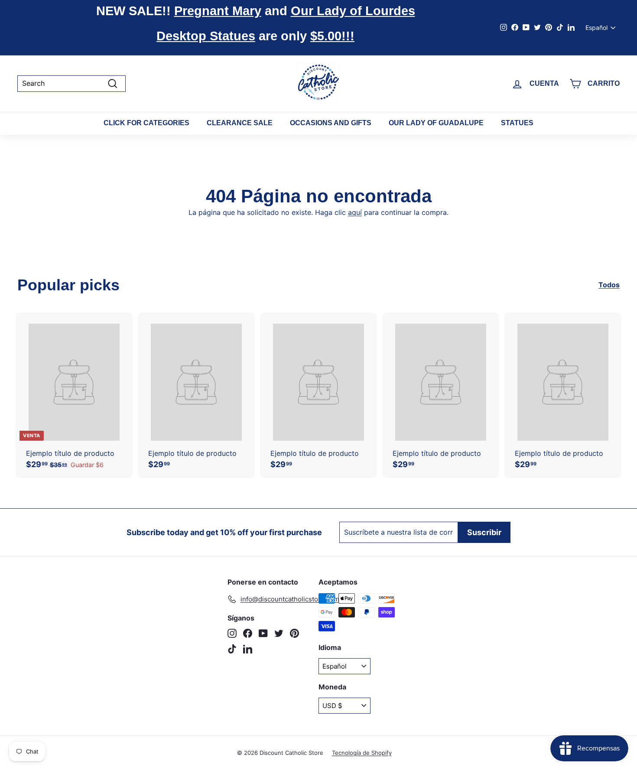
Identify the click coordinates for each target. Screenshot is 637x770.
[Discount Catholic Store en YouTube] (263, 633)
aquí (355, 212)
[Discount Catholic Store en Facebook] (247, 633)
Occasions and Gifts (330, 123)
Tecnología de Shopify (362, 752)
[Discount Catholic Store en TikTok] (232, 648)
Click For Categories (146, 123)
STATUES (517, 123)
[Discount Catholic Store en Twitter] (278, 633)
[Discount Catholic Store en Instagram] (232, 633)
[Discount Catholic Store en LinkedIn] (247, 648)
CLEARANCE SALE (240, 123)
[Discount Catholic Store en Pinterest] (294, 633)
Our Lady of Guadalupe (436, 123)
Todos (609, 285)
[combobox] (71, 83)
